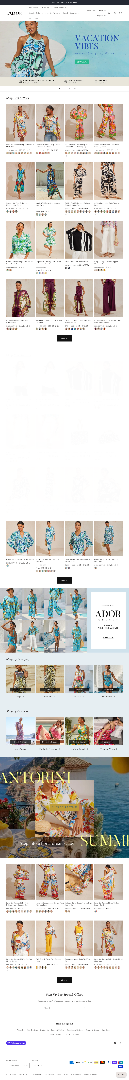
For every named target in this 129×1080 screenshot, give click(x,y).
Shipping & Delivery (75, 1030)
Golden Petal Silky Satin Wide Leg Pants (107, 204)
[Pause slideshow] (75, 88)
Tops (19, 696)
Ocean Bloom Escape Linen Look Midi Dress (106, 560)
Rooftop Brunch (78, 749)
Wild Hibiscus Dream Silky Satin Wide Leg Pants (106, 146)
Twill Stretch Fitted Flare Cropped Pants (48, 960)
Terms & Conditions (71, 1034)
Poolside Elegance (48, 749)
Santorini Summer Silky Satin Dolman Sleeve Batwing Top (17, 904)
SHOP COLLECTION (64, 807)
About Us (20, 1030)
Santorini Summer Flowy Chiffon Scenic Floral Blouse (48, 146)
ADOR (14, 1074)
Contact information (91, 1074)
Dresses (78, 696)
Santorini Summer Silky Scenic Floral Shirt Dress (20, 146)
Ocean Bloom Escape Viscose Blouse (20, 559)
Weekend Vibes (107, 749)
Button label (64, 53)
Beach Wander (19, 749)
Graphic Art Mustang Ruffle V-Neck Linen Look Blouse (19, 263)
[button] (47, 7)
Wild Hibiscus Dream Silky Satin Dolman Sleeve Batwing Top (77, 146)
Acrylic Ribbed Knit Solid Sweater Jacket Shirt (19, 400)
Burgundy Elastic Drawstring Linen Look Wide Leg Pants (107, 321)
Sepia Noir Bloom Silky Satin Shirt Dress (78, 507)
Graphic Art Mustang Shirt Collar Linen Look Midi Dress (48, 263)
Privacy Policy (55, 1034)
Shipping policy (76, 1074)
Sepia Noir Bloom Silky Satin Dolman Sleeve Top (105, 507)
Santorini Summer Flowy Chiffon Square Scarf (106, 904)
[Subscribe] (84, 1008)
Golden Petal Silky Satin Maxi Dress (49, 506)
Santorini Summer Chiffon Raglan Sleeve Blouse (19, 960)
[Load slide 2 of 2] (63, 89)
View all (64, 338)
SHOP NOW (64, 620)
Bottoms (48, 696)
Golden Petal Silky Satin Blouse (18, 506)
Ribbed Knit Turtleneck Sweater (77, 262)
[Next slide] (69, 88)
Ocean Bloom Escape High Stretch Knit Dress (48, 560)
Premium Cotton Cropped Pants (47, 452)
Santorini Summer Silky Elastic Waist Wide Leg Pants (50, 904)
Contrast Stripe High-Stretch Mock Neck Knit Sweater (107, 400)
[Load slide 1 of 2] (59, 89)
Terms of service (62, 1074)
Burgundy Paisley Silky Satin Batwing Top (17, 321)
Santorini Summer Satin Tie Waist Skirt (77, 960)
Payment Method (57, 1030)
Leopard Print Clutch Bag (104, 452)
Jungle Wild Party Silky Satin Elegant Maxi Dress (17, 204)
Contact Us (44, 1030)
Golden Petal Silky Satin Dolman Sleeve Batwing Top (77, 204)
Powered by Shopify (23, 1074)
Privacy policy (50, 1074)
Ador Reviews (32, 1030)
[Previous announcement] (7, 2)
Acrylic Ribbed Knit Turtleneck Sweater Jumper (48, 400)
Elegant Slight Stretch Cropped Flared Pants (106, 263)
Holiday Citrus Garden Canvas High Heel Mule (78, 904)
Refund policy (37, 1074)
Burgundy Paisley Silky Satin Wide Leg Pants (49, 321)
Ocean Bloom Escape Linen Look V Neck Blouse (78, 560)
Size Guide (106, 1030)
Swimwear (107, 696)
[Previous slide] (53, 88)
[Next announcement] (122, 2)
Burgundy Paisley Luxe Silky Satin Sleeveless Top (78, 321)
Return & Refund (92, 1030)
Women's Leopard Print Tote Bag (77, 452)
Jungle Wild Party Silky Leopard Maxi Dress (48, 204)
